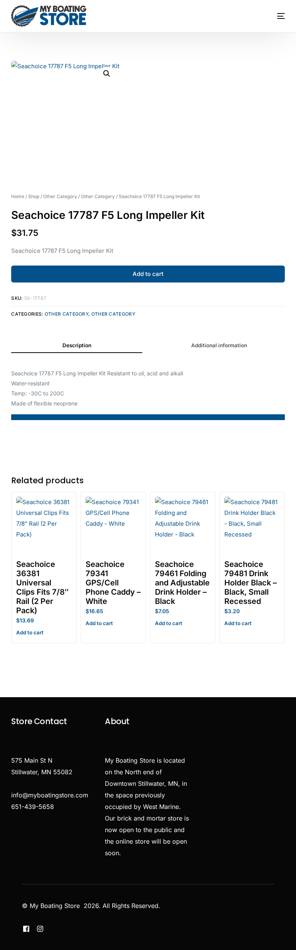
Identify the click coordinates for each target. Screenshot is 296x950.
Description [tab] (76, 345)
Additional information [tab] (219, 345)
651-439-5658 (32, 806)
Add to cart (148, 273)
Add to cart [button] (30, 632)
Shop (33, 196)
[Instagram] (40, 928)
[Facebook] (26, 928)
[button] (107, 74)
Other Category (60, 196)
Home (17, 196)
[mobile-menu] (274, 16)
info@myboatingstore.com (49, 795)
